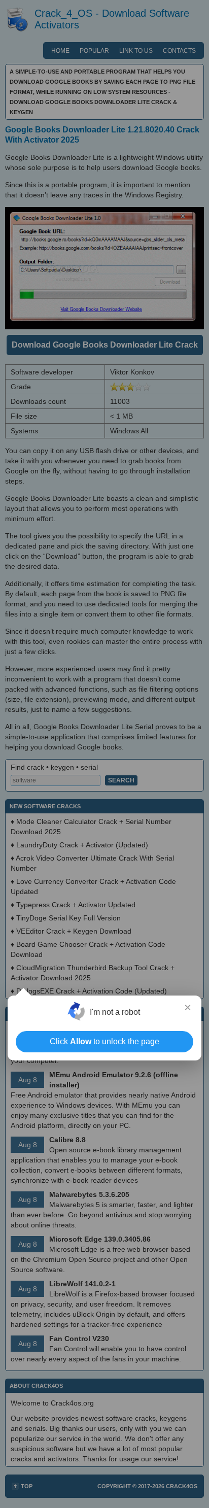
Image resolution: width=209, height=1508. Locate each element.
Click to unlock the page (104, 1041)
